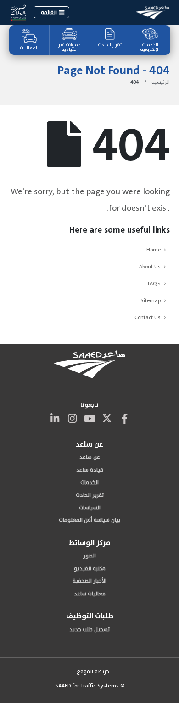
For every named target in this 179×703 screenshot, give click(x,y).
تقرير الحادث (110, 45)
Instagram (72, 418)
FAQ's (154, 283)
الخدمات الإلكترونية (150, 47)
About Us (150, 266)
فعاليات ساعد (90, 593)
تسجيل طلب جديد (89, 629)
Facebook (124, 418)
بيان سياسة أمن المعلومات (89, 519)
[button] (51, 12)
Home (153, 249)
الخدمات (89, 482)
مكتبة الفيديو (90, 568)
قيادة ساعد (89, 469)
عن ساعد (89, 457)
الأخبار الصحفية (89, 580)
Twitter (107, 418)
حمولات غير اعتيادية (69, 47)
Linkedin (55, 418)
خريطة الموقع (93, 671)
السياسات (90, 507)
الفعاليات (29, 48)
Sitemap (150, 300)
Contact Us (147, 317)
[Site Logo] (152, 12)
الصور (89, 555)
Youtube (89, 418)
